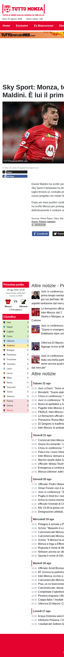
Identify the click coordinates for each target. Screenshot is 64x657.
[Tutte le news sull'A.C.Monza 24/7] (23, 10)
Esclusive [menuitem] (22, 25)
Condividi (42, 233)
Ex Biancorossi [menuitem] (43, 25)
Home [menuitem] (6, 25)
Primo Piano (46, 218)
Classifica (9, 316)
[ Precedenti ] (15, 309)
